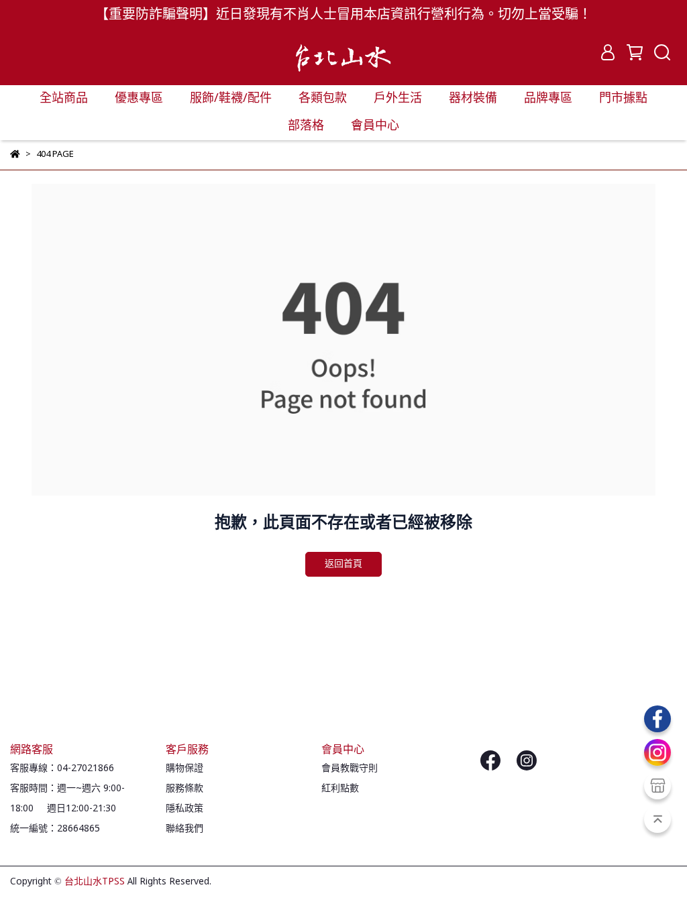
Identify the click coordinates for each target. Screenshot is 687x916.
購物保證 (184, 768)
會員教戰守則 (349, 768)
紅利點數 (340, 789)
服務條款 (184, 789)
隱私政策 (184, 809)
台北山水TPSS (94, 882)
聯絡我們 (184, 829)
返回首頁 (343, 564)
